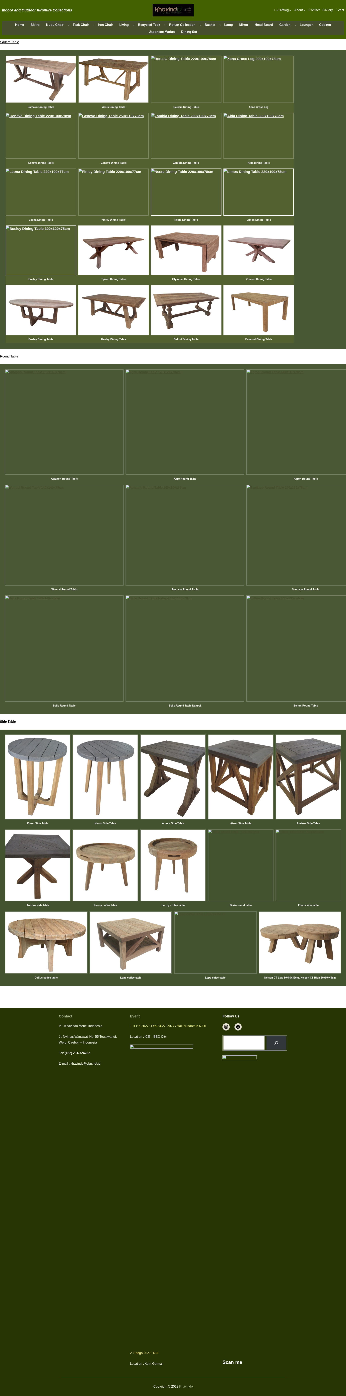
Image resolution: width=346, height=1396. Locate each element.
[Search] (276, 1043)
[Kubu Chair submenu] (68, 25)
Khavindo (185, 1386)
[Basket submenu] (220, 25)
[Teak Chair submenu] (94, 25)
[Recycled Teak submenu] (165, 25)
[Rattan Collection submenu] (200, 25)
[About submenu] (305, 10)
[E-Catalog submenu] (291, 10)
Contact (65, 1016)
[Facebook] (238, 1027)
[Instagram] (226, 1027)
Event (135, 1016)
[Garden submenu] (296, 25)
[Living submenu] (134, 25)
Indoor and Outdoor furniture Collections (37, 10)
